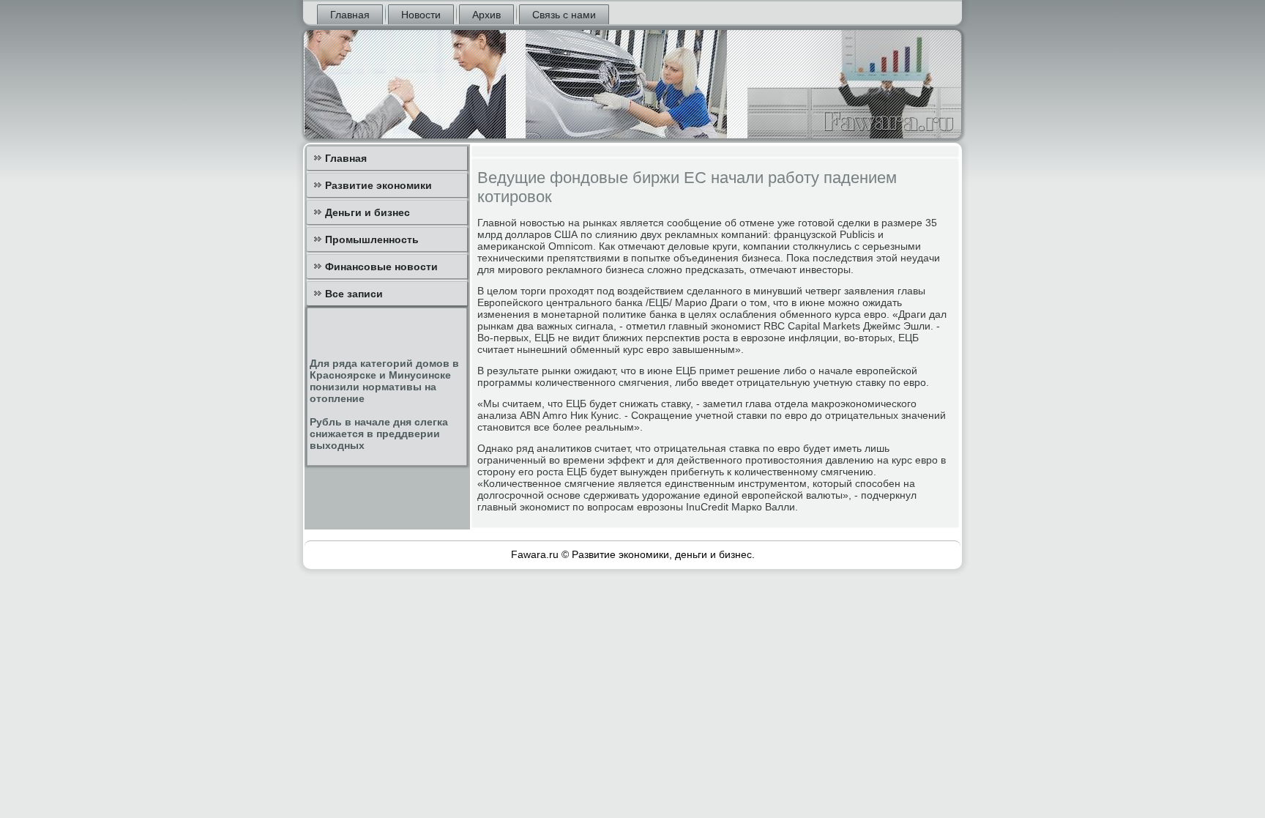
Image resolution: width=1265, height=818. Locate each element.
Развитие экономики (378, 185)
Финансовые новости (381, 266)
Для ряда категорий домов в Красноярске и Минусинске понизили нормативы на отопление (384, 380)
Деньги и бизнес (367, 212)
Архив (486, 15)
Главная (350, 15)
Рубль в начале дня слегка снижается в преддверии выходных (379, 433)
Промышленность (372, 239)
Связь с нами (564, 15)
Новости (421, 15)
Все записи (354, 294)
